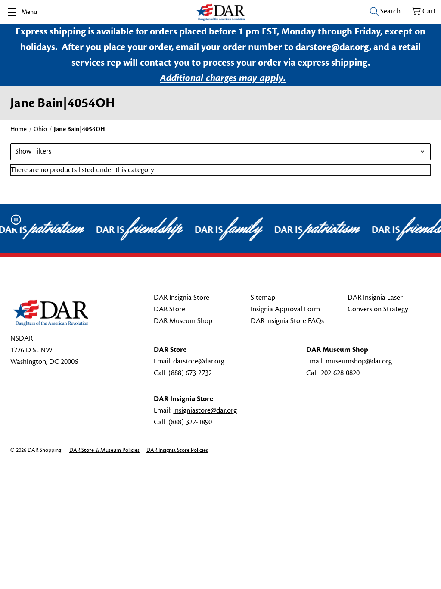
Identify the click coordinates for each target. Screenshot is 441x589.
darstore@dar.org (198, 361)
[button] (220, 151)
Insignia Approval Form (285, 309)
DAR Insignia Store (181, 297)
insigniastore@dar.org (205, 410)
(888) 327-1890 (190, 422)
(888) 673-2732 (190, 373)
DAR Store (169, 309)
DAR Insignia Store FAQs (287, 321)
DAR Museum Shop (183, 321)
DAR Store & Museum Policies (104, 450)
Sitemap (263, 297)
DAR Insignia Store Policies (177, 450)
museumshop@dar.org (359, 361)
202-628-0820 (340, 373)
